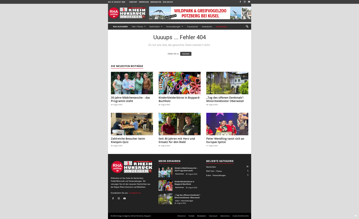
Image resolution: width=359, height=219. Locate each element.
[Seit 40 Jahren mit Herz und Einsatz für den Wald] (180, 124)
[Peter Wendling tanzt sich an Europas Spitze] (227, 124)
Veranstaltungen (173, 26)
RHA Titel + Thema (214, 171)
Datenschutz (225, 216)
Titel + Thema (137, 26)
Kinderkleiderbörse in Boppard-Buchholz (179, 99)
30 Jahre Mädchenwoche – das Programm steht (130, 99)
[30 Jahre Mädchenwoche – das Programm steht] (132, 83)
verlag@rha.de (135, 193)
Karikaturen (207, 26)
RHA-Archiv (168, 2)
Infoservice (181, 216)
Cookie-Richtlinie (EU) (240, 216)
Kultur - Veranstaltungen (184, 201)
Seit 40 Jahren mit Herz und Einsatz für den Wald (177, 140)
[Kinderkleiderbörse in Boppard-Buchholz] (180, 83)
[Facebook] (240, 2)
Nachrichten (154, 26)
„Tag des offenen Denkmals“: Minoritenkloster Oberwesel (225, 99)
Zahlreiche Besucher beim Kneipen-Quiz (128, 140)
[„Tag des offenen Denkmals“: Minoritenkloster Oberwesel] (227, 83)
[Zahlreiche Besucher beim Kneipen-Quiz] (132, 124)
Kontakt (133, 2)
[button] (247, 26)
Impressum (144, 2)
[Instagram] (244, 2)
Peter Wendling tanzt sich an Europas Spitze (225, 140)
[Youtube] (249, 2)
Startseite (185, 54)
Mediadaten (155, 2)
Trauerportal (192, 26)
